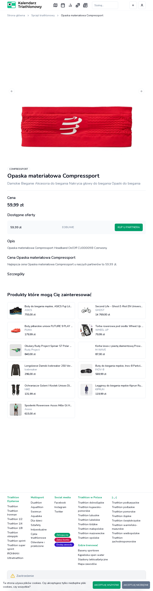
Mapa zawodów (87, 564)
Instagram (60, 507)
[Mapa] (55, 5)
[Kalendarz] (63, 5)
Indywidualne (39, 529)
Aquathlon (37, 507)
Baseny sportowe (88, 550)
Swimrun (36, 511)
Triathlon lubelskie (89, 520)
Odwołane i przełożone (38, 544)
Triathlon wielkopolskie (126, 533)
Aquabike (36, 516)
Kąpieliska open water (91, 555)
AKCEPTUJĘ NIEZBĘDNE (136, 585)
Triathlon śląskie (121, 516)
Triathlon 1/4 (14, 523)
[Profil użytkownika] (142, 5)
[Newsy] (85, 5)
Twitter (58, 511)
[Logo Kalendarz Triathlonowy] (24, 5)
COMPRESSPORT (18, 169)
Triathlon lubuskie (88, 515)
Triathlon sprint (16, 541)
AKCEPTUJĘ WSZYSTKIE (106, 585)
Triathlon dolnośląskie (91, 502)
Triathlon (12, 506)
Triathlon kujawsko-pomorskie (90, 509)
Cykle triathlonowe (38, 536)
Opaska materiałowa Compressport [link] (82, 15)
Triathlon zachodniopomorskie (124, 539)
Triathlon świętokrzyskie (126, 520)
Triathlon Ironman (12, 512)
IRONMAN (13, 553)
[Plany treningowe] (78, 5)
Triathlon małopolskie (91, 529)
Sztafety (36, 525)
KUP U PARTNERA (129, 227)
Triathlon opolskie (88, 538)
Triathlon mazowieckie (91, 533)
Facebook (60, 502)
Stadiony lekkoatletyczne (93, 559)
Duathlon (36, 502)
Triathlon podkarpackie (125, 502)
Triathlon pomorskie (123, 511)
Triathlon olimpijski (12, 534)
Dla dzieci (36, 520)
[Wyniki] (70, 5)
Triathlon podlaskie (123, 507)
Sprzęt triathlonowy (43, 15)
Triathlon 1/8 (14, 528)
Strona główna (16, 15)
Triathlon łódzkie (88, 524)
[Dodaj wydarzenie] (133, 5)
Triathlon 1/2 (14, 519)
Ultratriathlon (15, 558)
